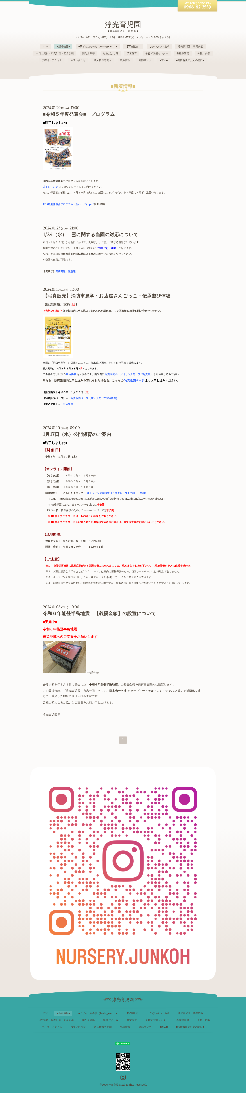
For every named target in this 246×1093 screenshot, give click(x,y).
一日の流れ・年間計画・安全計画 (55, 53)
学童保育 (132, 53)
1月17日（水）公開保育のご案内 (77, 434)
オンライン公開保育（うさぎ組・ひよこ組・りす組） (117, 493)
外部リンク (145, 60)
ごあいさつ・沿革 (159, 46)
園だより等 (88, 53)
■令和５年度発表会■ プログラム (79, 114)
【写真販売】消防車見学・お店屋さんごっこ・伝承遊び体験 (107, 296)
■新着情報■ (63, 46)
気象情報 (125, 60)
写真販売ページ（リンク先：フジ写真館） (129, 374)
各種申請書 (182, 53)
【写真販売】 (133, 46)
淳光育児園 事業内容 (190, 46)
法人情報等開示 (103, 60)
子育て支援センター (156, 53)
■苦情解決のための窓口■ (190, 60)
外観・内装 (204, 53)
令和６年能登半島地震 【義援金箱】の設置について (99, 613)
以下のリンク (50, 186)
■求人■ (164, 60)
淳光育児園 (123, 24)
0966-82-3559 (197, 7)
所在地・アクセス (52, 60)
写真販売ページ (134, 380)
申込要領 (71, 374)
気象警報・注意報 (65, 271)
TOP (45, 46)
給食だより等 (110, 53)
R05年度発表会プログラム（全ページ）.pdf (68, 204)
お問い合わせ (78, 60)
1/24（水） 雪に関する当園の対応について (90, 234)
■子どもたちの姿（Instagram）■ (97, 46)
